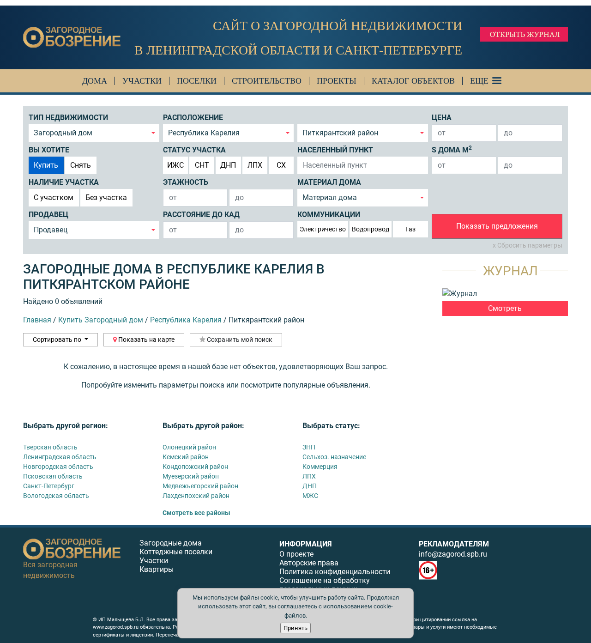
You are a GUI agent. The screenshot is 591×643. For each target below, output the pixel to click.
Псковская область (53, 476)
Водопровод (370, 229)
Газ (410, 229)
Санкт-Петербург (48, 486)
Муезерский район (191, 476)
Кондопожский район (195, 466)
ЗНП (308, 447)
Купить (46, 165)
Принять (295, 628)
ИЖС (175, 165)
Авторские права (308, 562)
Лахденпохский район (196, 495)
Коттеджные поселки (175, 551)
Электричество (323, 229)
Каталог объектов (413, 81)
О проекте (296, 554)
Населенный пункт (335, 150)
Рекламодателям (454, 544)
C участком (53, 197)
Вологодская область (56, 495)
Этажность (185, 182)
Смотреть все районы (196, 512)
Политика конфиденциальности (334, 571)
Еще (479, 81)
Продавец (48, 214)
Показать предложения (497, 226)
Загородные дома (170, 543)
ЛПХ (254, 165)
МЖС (310, 495)
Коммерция (320, 466)
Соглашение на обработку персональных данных (324, 585)
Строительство (267, 81)
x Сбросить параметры (527, 245)
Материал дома (329, 182)
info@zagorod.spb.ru (453, 554)
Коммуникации (328, 214)
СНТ (202, 165)
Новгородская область (58, 466)
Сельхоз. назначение (334, 457)
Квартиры (156, 569)
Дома (94, 81)
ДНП (228, 165)
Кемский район (186, 457)
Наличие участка (64, 182)
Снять (80, 165)
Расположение (193, 117)
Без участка (106, 197)
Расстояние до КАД (201, 214)
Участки (142, 81)
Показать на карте (146, 339)
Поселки (197, 81)
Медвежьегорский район (200, 486)
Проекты (336, 81)
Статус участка (194, 150)
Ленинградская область (59, 457)
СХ (281, 165)
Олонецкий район (189, 447)
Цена (442, 117)
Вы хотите (49, 150)
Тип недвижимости (68, 117)
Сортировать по (58, 339)
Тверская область (50, 447)
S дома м (452, 149)
